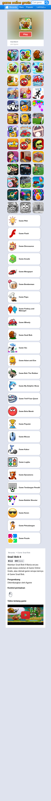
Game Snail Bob (23, 553)
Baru (21, 7)
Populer (29, 7)
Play (25, 34)
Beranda (13, 7)
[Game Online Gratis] (16, 2)
